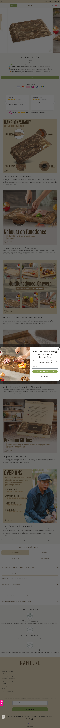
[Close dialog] (58, 349)
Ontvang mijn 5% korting (45, 371)
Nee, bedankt (45, 376)
